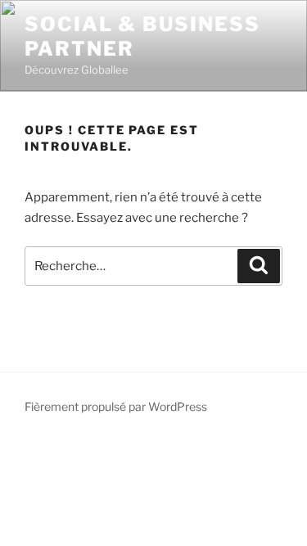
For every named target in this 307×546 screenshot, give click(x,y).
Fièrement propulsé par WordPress (116, 406)
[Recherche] (258, 266)
